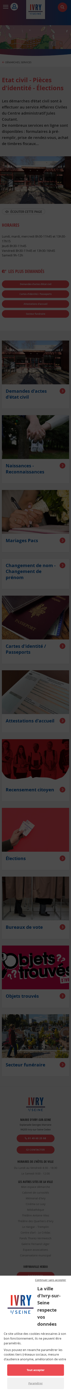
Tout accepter (35, 1370)
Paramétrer (35, 1383)
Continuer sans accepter (50, 1280)
